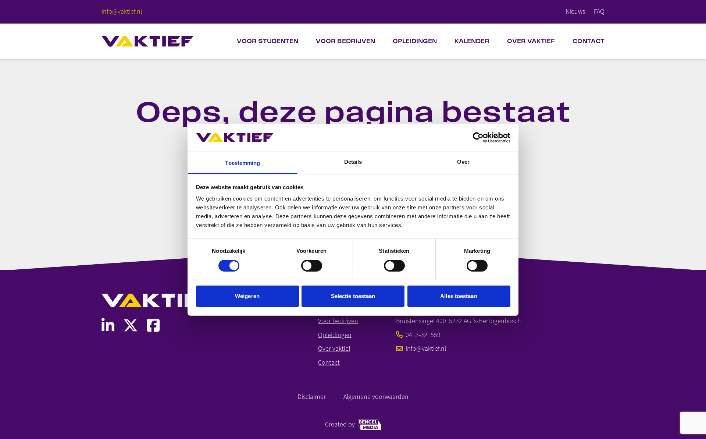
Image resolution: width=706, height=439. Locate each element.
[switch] (311, 266)
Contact (589, 41)
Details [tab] (353, 162)
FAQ (599, 11)
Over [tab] (463, 162)
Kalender (471, 41)
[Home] (147, 41)
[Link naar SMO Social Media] (107, 325)
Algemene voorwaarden (376, 397)
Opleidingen (415, 41)
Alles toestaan (458, 296)
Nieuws (575, 11)
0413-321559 (423, 335)
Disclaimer (311, 397)
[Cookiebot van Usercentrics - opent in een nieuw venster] (478, 137)
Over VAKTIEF (531, 41)
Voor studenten (267, 41)
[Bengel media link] (369, 424)
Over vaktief (334, 349)
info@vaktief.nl (426, 349)
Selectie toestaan (353, 296)
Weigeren (247, 296)
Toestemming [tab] (242, 163)
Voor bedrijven (345, 41)
